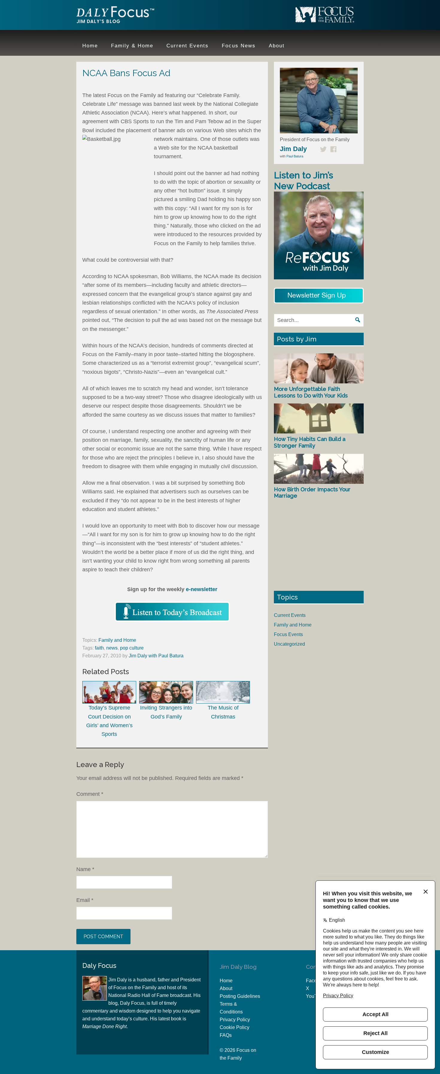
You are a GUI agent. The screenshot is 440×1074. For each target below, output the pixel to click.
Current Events (290, 615)
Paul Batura (294, 156)
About (226, 988)
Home (226, 980)
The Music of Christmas (223, 712)
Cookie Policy (234, 1027)
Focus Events (288, 634)
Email (84, 900)
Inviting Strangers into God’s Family (166, 712)
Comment (89, 794)
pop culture (132, 647)
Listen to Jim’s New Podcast (303, 180)
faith (99, 647)
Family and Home (117, 640)
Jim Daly (115, 15)
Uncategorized (289, 644)
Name (85, 869)
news (112, 647)
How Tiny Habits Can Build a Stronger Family (309, 442)
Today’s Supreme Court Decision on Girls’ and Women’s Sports (109, 721)
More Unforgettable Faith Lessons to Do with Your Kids (311, 392)
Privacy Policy (235, 1019)
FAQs (226, 1035)
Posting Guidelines (240, 996)
